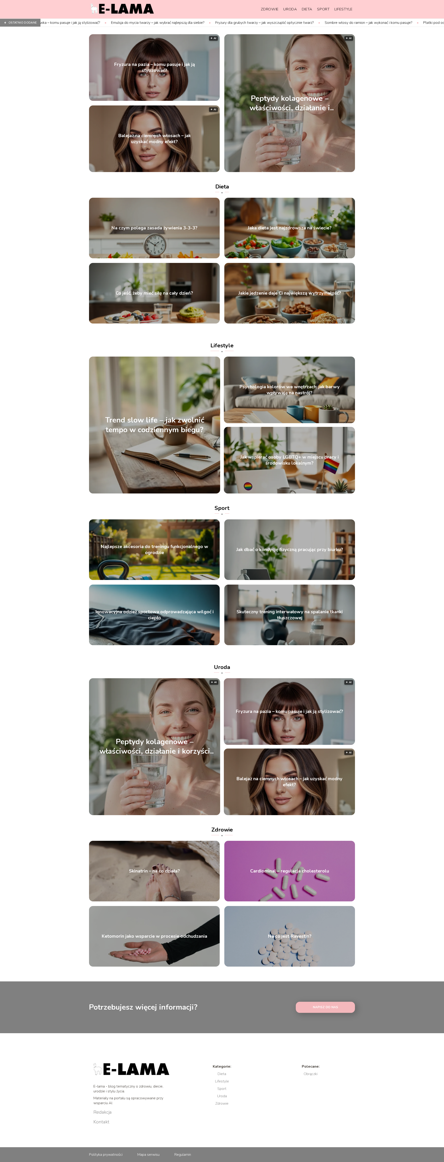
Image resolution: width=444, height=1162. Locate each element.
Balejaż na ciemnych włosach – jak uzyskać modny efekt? (154, 139)
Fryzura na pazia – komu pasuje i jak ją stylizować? (154, 68)
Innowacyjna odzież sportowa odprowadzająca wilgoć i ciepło (154, 615)
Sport (323, 9)
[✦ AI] (316, 170)
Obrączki (311, 1073)
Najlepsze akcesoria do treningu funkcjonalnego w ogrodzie (154, 550)
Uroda (290, 9)
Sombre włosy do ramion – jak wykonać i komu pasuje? (278, 22)
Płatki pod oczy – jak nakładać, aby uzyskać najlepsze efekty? (382, 22)
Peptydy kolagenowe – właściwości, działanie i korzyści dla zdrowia (290, 103)
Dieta (307, 9)
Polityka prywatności (106, 1154)
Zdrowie (270, 9)
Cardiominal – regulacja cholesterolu (289, 871)
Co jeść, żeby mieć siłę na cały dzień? (154, 293)
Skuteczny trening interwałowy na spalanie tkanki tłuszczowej (290, 615)
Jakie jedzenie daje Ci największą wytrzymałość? (289, 293)
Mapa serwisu (148, 1154)
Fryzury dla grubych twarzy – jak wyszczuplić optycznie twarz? (174, 22)
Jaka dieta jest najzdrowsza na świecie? (290, 228)
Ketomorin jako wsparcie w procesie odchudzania (154, 936)
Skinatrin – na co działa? (154, 871)
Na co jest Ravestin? (289, 936)
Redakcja (102, 1112)
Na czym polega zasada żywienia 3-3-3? (154, 228)
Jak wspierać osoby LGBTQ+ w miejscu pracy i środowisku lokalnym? (289, 460)
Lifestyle (343, 9)
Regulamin (182, 1154)
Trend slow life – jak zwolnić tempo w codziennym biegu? (154, 425)
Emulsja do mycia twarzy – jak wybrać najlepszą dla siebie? (67, 22)
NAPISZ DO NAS (325, 1007)
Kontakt (101, 1122)
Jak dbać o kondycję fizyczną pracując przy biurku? (289, 550)
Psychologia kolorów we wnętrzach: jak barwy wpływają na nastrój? (289, 390)
